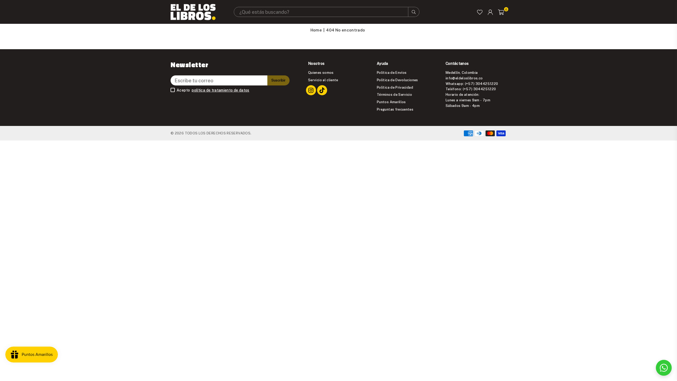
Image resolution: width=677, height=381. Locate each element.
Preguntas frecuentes (395, 109)
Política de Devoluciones (397, 80)
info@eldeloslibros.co (464, 78)
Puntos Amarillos (391, 102)
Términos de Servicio (394, 94)
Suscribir (278, 80)
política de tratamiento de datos (220, 90)
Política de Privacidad (395, 87)
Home (316, 30)
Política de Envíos (391, 72)
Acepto (213, 90)
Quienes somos (321, 72)
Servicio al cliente (323, 80)
